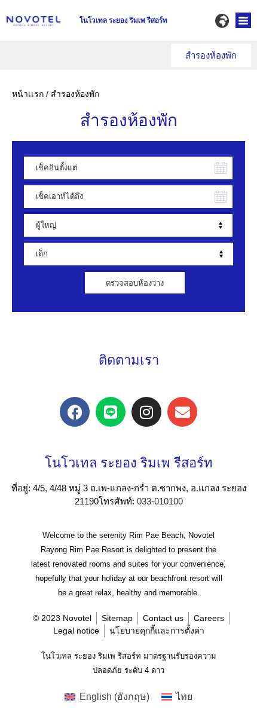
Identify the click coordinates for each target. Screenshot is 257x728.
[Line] (111, 412)
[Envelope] (182, 412)
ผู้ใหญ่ (46, 225)
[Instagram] (146, 412)
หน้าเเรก (28, 94)
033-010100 (160, 501)
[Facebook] (75, 412)
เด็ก (42, 253)
